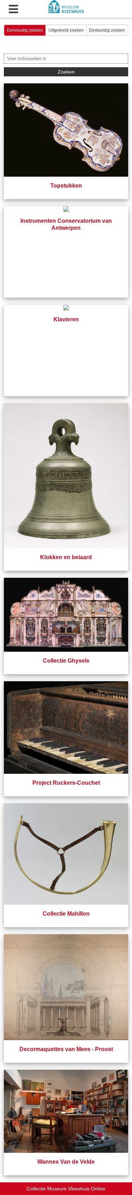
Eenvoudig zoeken (25, 30)
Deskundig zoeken (107, 30)
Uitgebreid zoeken (66, 30)
